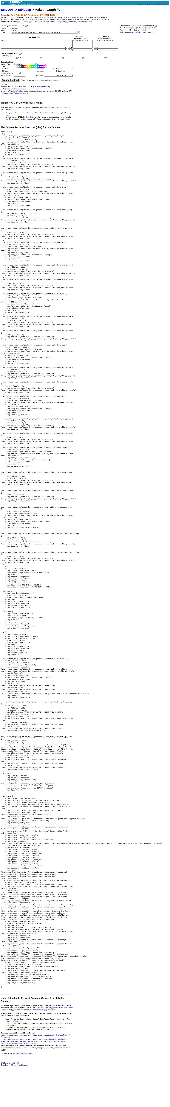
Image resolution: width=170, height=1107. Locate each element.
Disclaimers (5, 1065)
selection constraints (36, 1010)
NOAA (151, 4)
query (67, 1035)
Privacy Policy (16, 1065)
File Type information (41, 87)
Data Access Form (85, 21)
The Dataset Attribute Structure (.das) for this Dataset (30, 127)
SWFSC (161, 4)
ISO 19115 (43, 21)
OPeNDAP (47, 1008)
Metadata (51, 21)
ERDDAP (7, 9)
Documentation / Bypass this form (14, 93)
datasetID (50, 1035)
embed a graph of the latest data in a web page (40, 113)
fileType (59, 1035)
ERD (165, 4)
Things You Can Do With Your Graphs (21, 102)
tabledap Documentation (24, 1053)
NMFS (155, 4)
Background (60, 21)
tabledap (24, 9)
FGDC (35, 21)
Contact (25, 1065)
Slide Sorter (30, 117)
